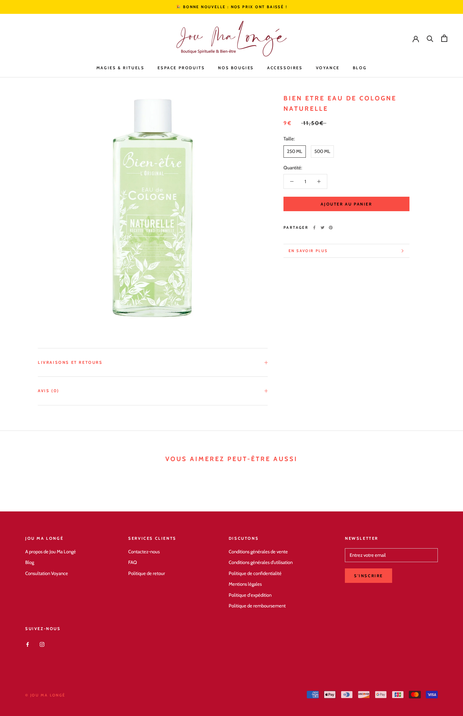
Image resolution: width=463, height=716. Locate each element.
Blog (360, 67)
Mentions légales (245, 584)
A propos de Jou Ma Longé (50, 552)
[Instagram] (42, 644)
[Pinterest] (331, 227)
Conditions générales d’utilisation (261, 562)
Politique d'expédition (250, 595)
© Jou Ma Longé (45, 695)
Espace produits (181, 67)
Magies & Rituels (120, 67)
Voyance (328, 67)
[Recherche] (430, 38)
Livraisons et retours (70, 362)
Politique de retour (146, 573)
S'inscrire (368, 575)
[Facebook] (314, 227)
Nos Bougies (236, 67)
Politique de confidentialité (255, 573)
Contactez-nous (144, 552)
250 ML (294, 151)
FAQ (132, 562)
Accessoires (285, 67)
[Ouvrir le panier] (444, 38)
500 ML (322, 151)
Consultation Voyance (46, 573)
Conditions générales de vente (258, 552)
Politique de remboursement (257, 606)
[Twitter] (322, 227)
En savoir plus (308, 250)
